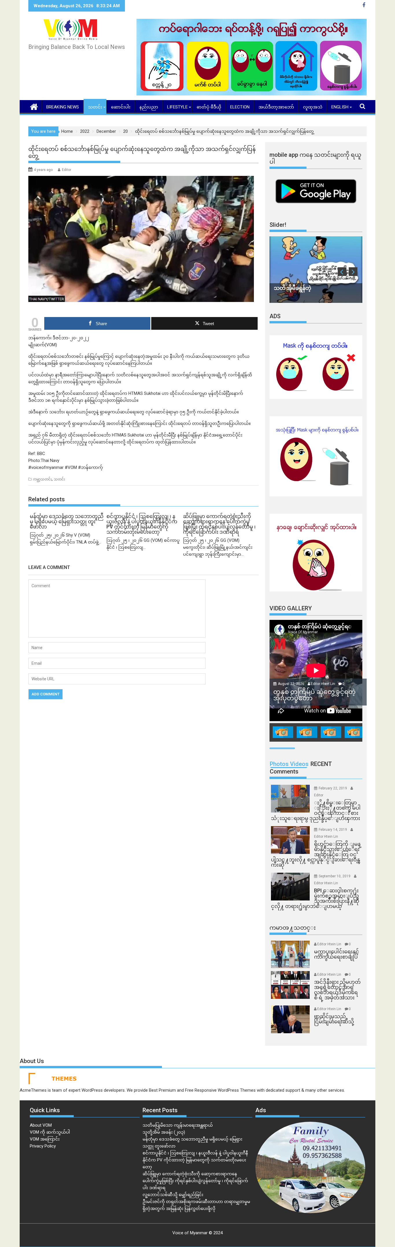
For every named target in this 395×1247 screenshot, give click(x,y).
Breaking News (62, 107)
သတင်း (95, 107)
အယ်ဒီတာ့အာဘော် (276, 107)
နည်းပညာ (148, 107)
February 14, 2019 (333, 830)
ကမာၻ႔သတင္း (293, 927)
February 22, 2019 (333, 788)
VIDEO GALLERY (291, 608)
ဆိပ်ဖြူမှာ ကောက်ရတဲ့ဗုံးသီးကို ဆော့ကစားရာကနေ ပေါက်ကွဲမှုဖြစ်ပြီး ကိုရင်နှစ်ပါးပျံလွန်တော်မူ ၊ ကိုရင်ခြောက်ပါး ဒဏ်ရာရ (195, 1180)
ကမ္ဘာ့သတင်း (42, 479)
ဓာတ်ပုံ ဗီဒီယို (209, 107)
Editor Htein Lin (323, 684)
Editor (66, 170)
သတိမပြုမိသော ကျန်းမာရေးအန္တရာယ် (178, 1125)
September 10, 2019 (335, 876)
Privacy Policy (43, 1146)
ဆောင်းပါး (120, 107)
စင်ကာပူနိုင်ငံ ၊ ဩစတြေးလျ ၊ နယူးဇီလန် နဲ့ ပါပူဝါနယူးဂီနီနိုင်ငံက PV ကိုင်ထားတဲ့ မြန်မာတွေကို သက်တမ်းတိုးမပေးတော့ (195, 1159)
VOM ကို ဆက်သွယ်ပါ (50, 1132)
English (339, 107)
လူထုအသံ (312, 107)
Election (240, 107)
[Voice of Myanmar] (34, 106)
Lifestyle (177, 107)
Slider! (278, 224)
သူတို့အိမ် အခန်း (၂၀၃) (164, 1132)
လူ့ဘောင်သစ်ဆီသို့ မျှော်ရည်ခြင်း (173, 1194)
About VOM (41, 1125)
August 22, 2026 (291, 684)
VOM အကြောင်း (45, 1139)
